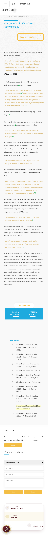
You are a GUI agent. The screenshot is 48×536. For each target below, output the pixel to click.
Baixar (13, 445)
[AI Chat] (6, 529)
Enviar (14, 492)
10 (22, 247)
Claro (33, 492)
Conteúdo (26, 305)
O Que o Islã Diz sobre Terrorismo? (18, 24)
